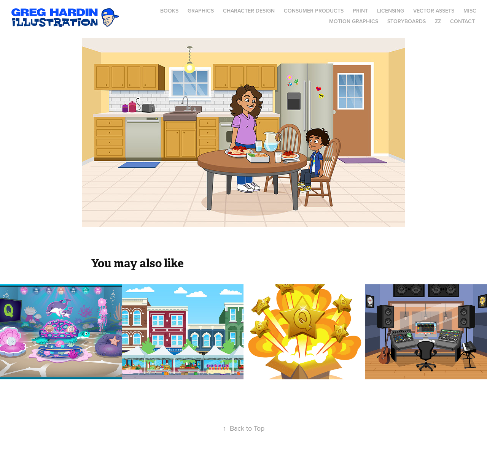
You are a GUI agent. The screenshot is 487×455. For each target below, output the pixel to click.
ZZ (438, 21)
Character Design (249, 10)
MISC (469, 10)
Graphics (201, 10)
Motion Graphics (353, 21)
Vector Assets (433, 10)
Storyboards (406, 21)
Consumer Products (314, 10)
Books (169, 10)
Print (360, 10)
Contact (462, 21)
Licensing (390, 10)
